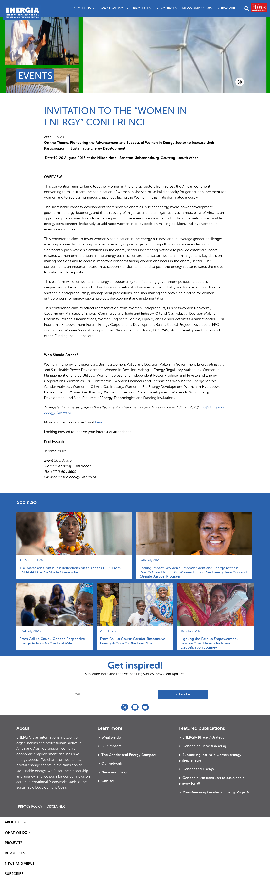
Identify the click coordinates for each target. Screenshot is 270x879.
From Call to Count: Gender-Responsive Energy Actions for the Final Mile (52, 641)
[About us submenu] (94, 8)
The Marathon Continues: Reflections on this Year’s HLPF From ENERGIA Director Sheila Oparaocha (70, 570)
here (98, 422)
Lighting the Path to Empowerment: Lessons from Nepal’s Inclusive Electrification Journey (210, 643)
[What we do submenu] (126, 8)
